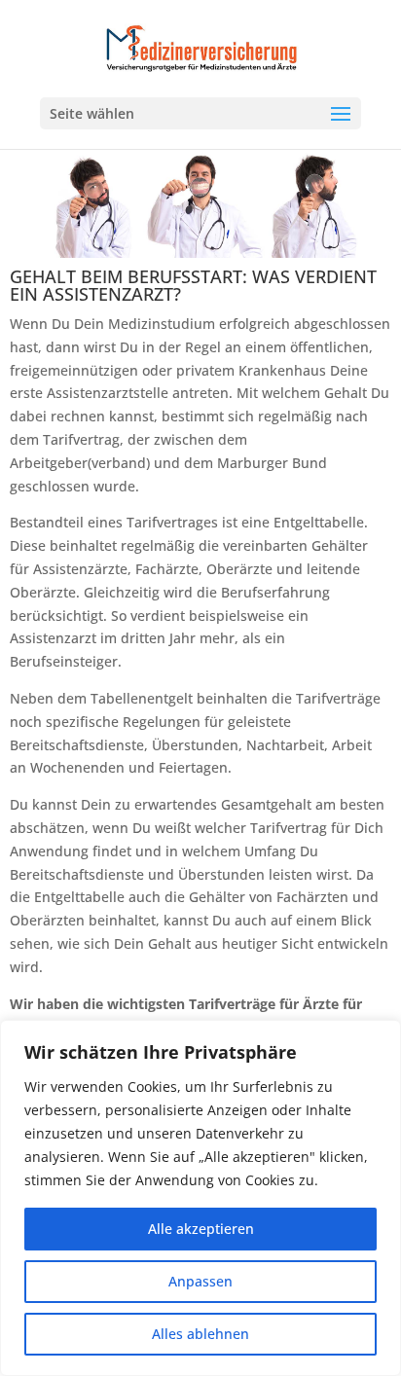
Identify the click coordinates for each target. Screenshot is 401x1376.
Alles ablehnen (200, 1333)
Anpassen (200, 1281)
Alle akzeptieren (201, 1228)
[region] (200, 1198)
